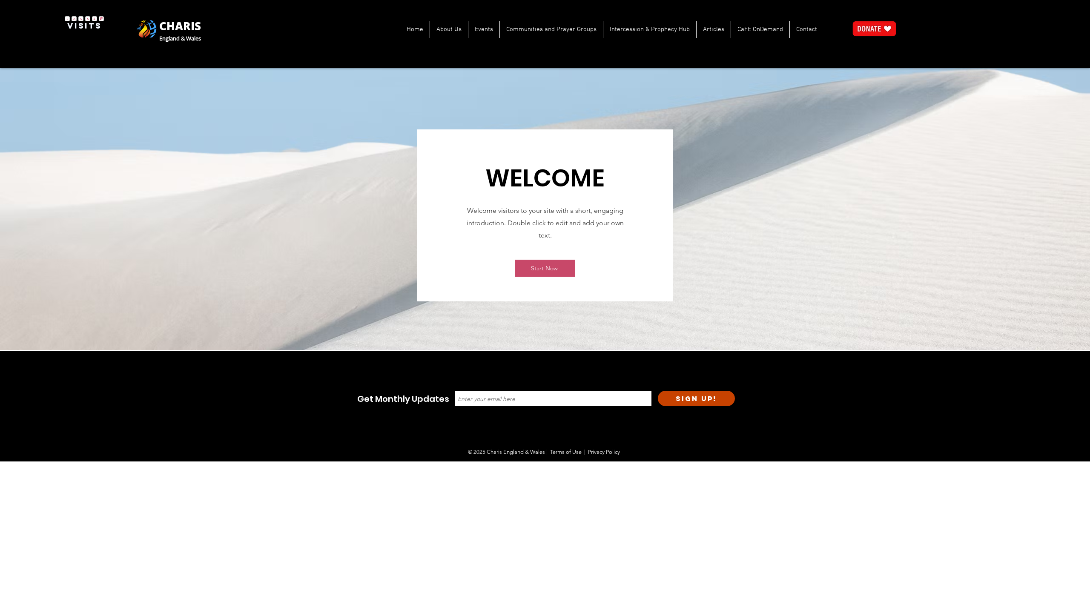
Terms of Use (566, 452)
